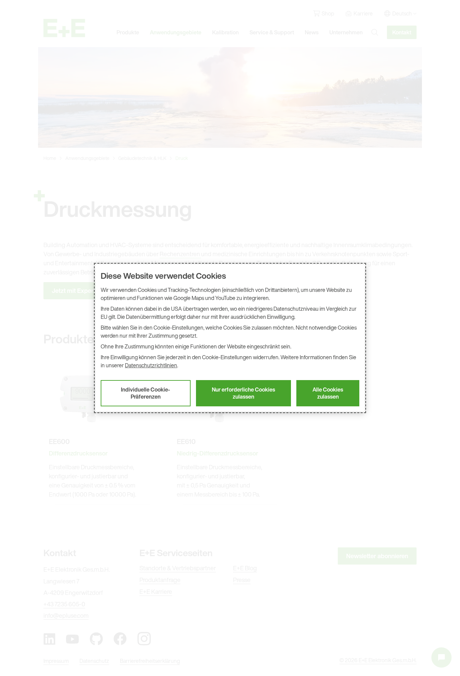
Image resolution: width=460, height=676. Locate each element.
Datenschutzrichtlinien (151, 365)
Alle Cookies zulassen (328, 393)
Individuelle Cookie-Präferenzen (145, 393)
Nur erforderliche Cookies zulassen (243, 393)
